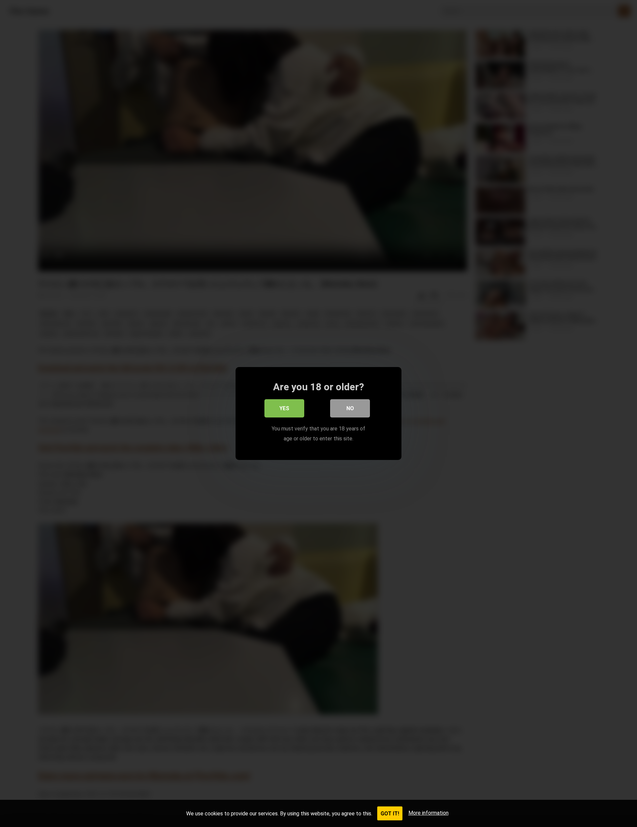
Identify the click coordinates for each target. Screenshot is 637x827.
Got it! (390, 813)
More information (428, 813)
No (350, 408)
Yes (284, 408)
